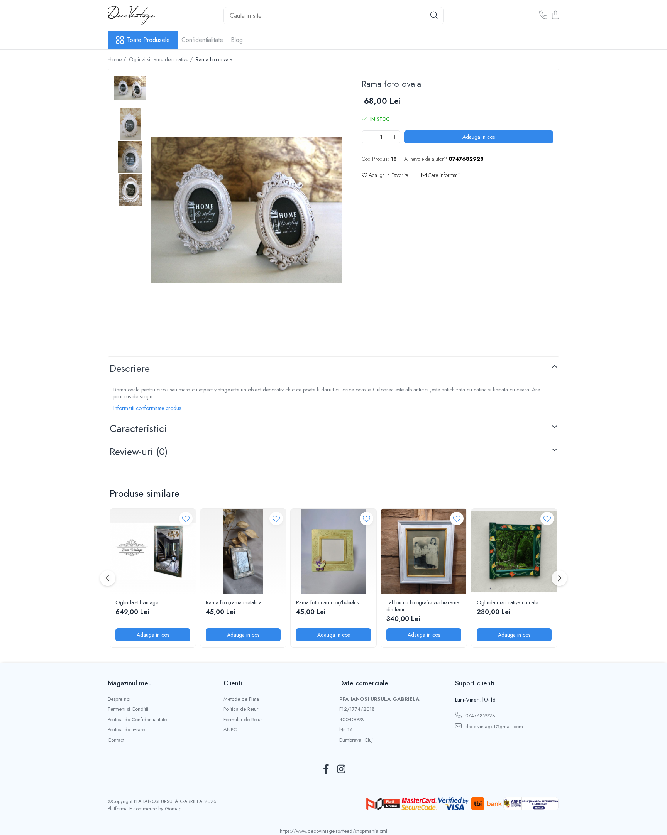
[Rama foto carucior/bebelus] (333, 551)
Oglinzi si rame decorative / (161, 59)
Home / (117, 59)
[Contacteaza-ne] (543, 15)
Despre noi (119, 699)
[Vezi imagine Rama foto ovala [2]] (130, 157)
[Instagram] (341, 769)
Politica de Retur (240, 709)
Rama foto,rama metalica (234, 602)
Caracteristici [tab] (138, 428)
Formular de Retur (242, 719)
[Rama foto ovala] (246, 210)
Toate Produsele (148, 40)
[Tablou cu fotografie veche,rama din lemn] (424, 551)
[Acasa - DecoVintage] (146, 15)
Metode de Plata (241, 699)
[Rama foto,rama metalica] (243, 551)
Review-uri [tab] (139, 451)
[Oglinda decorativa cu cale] (514, 551)
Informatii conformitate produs (147, 408)
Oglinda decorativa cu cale (507, 602)
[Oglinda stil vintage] (153, 551)
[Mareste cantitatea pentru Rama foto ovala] (394, 136)
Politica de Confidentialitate (137, 719)
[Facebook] (326, 769)
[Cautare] (434, 15)
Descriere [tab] (130, 368)
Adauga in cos (478, 137)
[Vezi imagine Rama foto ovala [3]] (130, 190)
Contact (116, 740)
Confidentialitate (202, 39)
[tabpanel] (246, 210)
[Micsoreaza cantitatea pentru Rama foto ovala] (367, 136)
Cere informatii (443, 175)
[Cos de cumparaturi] (555, 15)
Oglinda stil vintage (136, 602)
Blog (237, 39)
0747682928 (479, 715)
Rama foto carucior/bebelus (327, 602)
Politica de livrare (126, 729)
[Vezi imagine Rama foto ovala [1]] (130, 124)
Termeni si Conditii (128, 709)
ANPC (230, 729)
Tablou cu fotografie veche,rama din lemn (422, 606)
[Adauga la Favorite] (186, 518)
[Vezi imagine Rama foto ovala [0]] (130, 88)
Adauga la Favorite (387, 175)
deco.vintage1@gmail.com (493, 726)
